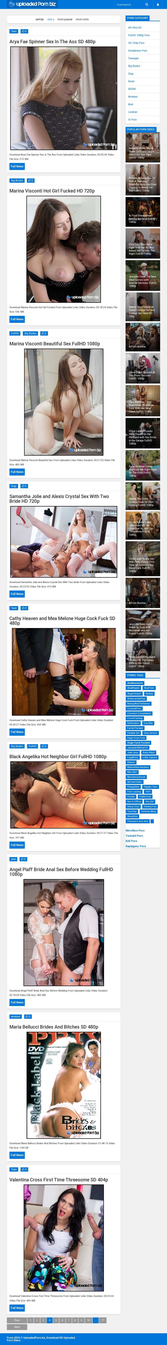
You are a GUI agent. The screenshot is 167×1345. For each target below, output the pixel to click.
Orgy (13, 486)
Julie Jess (132, 752)
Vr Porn (132, 119)
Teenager (133, 58)
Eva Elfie (148, 723)
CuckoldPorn (134, 708)
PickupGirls (133, 786)
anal (13, 859)
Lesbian (132, 112)
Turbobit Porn (134, 835)
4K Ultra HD (134, 27)
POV (148, 791)
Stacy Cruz (133, 806)
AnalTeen (149, 687)
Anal (130, 104)
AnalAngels (133, 687)
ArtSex (149, 693)
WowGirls (132, 816)
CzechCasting (134, 718)
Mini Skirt (132, 772)
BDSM (132, 89)
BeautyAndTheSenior (138, 703)
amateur (15, 1016)
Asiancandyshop (136, 698)
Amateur (133, 96)
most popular (65, 19)
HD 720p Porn (136, 43)
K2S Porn (131, 841)
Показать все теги (137, 821)
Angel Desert (134, 693)
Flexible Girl (133, 732)
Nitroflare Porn (135, 830)
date (49, 19)
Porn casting (134, 791)
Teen (14, 31)
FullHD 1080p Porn (139, 35)
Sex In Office (134, 801)
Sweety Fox (150, 806)
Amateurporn (135, 683)
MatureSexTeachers (138, 767)
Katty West (149, 752)
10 (88, 1320)
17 (102, 1320)
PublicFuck (145, 796)
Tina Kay (132, 811)
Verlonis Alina (148, 811)
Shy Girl (150, 801)
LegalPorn (132, 757)
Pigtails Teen (150, 786)
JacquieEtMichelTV (137, 747)
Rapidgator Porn (136, 846)
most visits (82, 19)
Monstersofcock (136, 777)
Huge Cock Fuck (136, 737)
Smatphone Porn (137, 50)
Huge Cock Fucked (138, 742)
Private (131, 796)
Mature (131, 762)
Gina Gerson (150, 732)
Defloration (133, 723)
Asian (131, 81)
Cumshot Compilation (139, 713)
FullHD (15, 333)
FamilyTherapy (135, 728)
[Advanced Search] (147, 4)
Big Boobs (17, 180)
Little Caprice (150, 757)
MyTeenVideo (134, 781)
